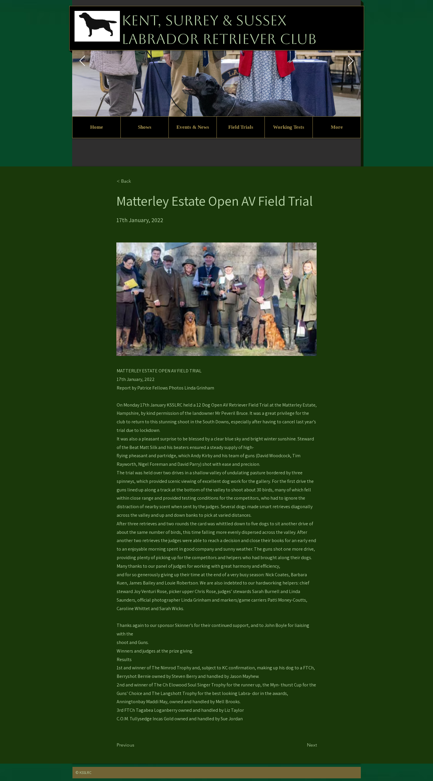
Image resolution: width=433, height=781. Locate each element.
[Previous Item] (82, 61)
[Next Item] (350, 61)
